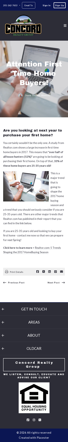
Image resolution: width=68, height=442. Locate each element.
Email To (29, 5)
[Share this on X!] (43, 271)
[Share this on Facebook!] (37, 271)
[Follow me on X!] (40, 420)
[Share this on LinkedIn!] (49, 271)
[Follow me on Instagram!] (34, 420)
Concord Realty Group (35, 364)
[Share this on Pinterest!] (55, 271)
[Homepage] (24, 25)
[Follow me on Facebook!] (28, 420)
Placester (43, 437)
